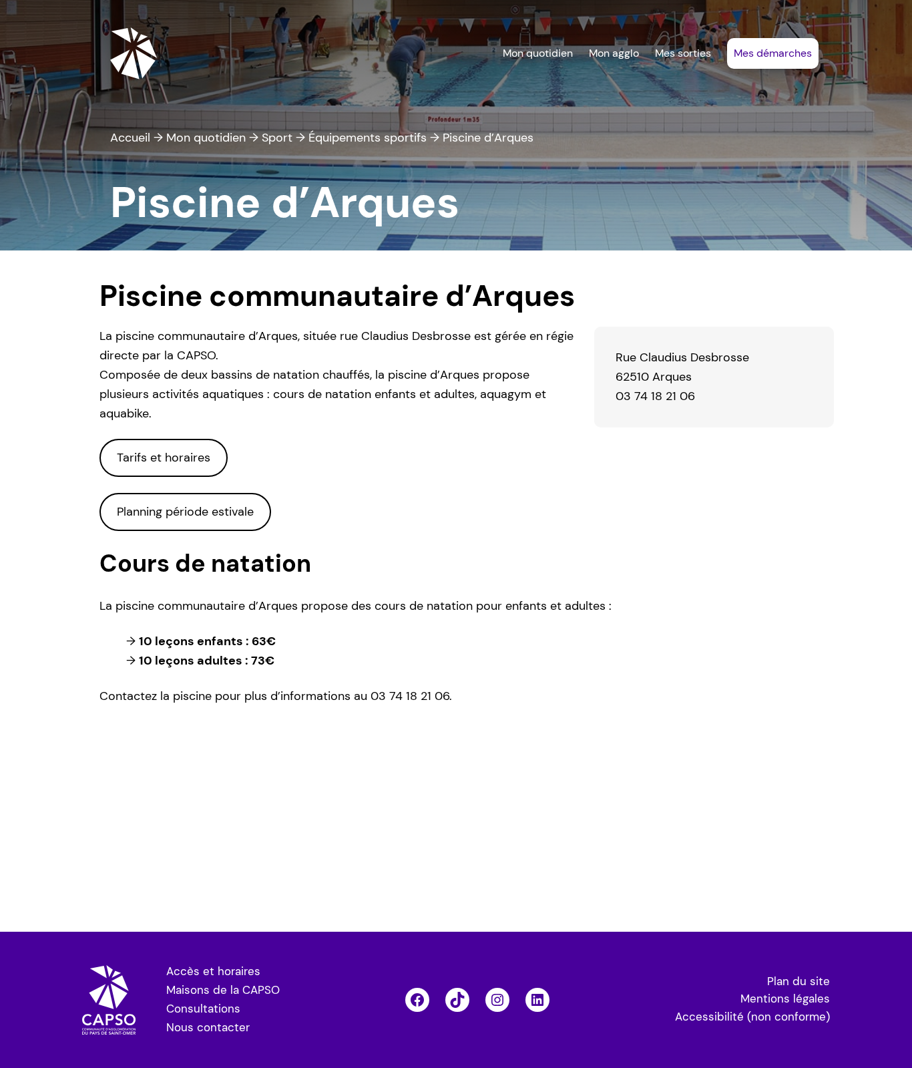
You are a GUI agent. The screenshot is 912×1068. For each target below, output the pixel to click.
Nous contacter (208, 1028)
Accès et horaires (213, 971)
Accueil (130, 138)
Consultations (203, 1009)
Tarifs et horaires (163, 458)
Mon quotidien (206, 138)
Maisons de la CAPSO (223, 990)
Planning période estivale (185, 512)
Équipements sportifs (367, 138)
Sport (277, 138)
